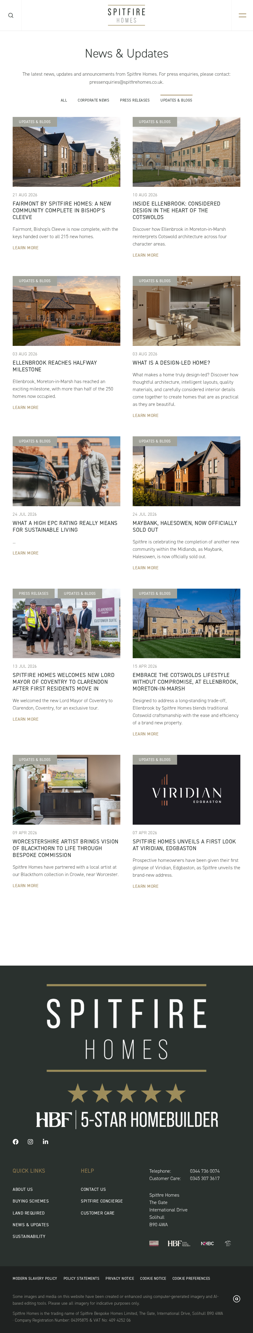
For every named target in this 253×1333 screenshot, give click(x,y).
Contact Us (93, 1189)
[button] (16, 1143)
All (64, 100)
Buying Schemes (31, 1201)
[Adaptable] (236, 1301)
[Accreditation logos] (154, 1244)
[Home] (126, 15)
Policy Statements (82, 1278)
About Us (23, 1189)
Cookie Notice (153, 1278)
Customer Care (98, 1213)
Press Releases (135, 100)
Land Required (29, 1213)
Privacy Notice (120, 1278)
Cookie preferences (191, 1278)
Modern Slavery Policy (35, 1278)
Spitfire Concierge (102, 1201)
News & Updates (31, 1225)
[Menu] (242, 15)
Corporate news (93, 100)
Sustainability (29, 1236)
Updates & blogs (176, 100)
